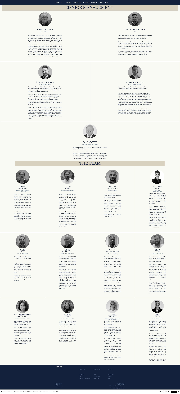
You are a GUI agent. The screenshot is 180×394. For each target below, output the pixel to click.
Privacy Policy (56, 391)
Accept (173, 391)
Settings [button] (160, 391)
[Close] (178, 392)
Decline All (167, 391)
